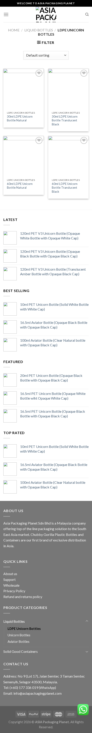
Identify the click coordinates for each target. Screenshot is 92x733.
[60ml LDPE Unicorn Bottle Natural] (23, 156)
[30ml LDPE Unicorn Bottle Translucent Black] (68, 89)
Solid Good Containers (20, 651)
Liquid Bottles (38, 30)
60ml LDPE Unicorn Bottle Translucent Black (64, 187)
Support (9, 579)
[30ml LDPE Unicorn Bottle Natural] (23, 89)
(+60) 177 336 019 (24, 687)
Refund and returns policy (22, 596)
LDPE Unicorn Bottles (24, 629)
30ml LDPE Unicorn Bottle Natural (20, 118)
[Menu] (6, 14)
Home (13, 30)
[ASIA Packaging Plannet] (46, 14)
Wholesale (11, 585)
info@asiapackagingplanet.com (37, 693)
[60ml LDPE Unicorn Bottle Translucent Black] (68, 156)
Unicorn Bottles (19, 635)
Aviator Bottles (18, 641)
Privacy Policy (14, 591)
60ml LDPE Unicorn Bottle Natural (20, 186)
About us (10, 574)
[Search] (87, 14)
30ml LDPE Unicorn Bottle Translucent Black (64, 120)
